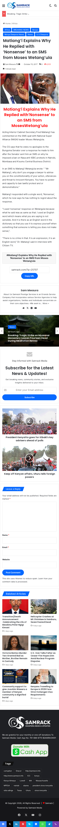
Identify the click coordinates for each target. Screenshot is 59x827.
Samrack (49, 803)
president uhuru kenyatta (43, 785)
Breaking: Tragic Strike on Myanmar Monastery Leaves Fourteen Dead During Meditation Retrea (29, 338)
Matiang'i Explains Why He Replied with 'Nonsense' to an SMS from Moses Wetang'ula (30, 258)
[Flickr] (31, 308)
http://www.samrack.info (13, 776)
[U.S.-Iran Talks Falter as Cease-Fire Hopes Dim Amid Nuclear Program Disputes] (44, 642)
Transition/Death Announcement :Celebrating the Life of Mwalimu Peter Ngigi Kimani (14, 622)
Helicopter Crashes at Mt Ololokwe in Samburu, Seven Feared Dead (44, 619)
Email (5, 547)
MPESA (7, 785)
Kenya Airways (10, 781)
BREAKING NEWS (21, 30)
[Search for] (55, 6)
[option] (29, 331)
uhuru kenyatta (41, 790)
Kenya (35, 30)
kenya (36, 776)
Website (6, 559)
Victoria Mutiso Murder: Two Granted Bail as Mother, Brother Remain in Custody (14, 657)
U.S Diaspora (42, 34)
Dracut (18, 771)
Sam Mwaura (10, 64)
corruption (8, 771)
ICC (28, 776)
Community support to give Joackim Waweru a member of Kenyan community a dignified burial (14, 692)
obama (26, 785)
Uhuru (28, 790)
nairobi (16, 785)
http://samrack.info (32, 771)
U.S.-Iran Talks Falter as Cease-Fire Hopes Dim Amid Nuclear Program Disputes (43, 657)
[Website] (23, 308)
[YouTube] (35, 308)
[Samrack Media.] (18, 5)
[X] (27, 308)
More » (46, 303)
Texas (19, 790)
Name (5, 535)
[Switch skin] (50, 6)
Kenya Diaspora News (14, 34)
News (30, 34)
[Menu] (3, 6)
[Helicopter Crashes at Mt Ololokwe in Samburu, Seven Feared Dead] (44, 606)
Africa (14, 23)
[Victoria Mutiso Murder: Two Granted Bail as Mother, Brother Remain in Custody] (15, 642)
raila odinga (8, 790)
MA (30, 781)
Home (8, 23)
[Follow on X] (17, 64)
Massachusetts (42, 781)
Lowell (22, 781)
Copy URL (29, 276)
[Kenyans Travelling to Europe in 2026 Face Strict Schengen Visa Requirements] (44, 676)
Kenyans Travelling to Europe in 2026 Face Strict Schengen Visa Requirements (42, 690)
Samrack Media (35, 808)
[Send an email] (19, 64)
